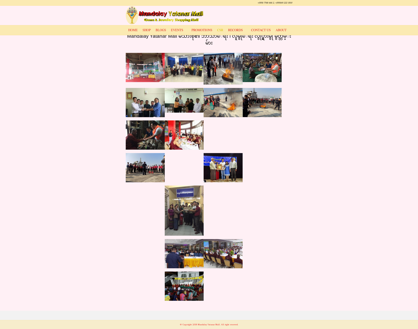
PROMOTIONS (202, 30)
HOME (133, 30)
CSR (220, 30)
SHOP (147, 30)
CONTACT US (261, 30)
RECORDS (235, 30)
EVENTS (177, 30)
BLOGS (161, 30)
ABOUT (281, 30)
